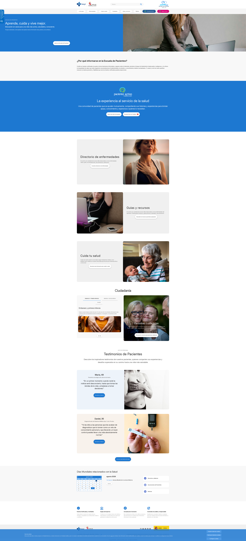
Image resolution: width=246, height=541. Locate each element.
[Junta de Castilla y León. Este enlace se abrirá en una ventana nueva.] (92, 3)
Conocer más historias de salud (123, 459)
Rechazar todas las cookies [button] (214, 535)
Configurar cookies (214, 538)
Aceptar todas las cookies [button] (214, 531)
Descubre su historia (99, 395)
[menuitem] (81, 11)
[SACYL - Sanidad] (81, 3)
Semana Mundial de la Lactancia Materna (123, 480)
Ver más (99, 335)
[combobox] (125, 4)
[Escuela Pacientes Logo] (162, 4)
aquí (111, 535)
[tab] (92, 299)
